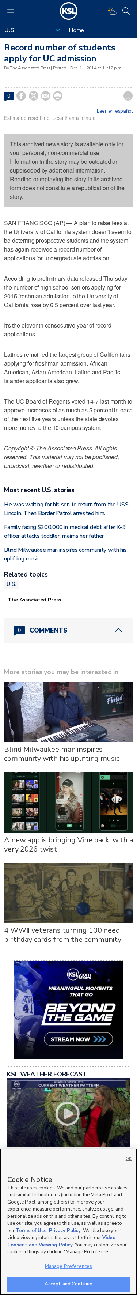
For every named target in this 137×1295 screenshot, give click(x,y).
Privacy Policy (65, 1230)
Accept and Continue (68, 1284)
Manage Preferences (68, 1266)
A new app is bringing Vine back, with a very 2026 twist (68, 844)
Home (76, 30)
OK (129, 1159)
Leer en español (115, 111)
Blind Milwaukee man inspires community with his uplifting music (61, 753)
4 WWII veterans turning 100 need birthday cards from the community (62, 934)
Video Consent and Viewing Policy (61, 1241)
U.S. (11, 584)
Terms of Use (31, 1230)
